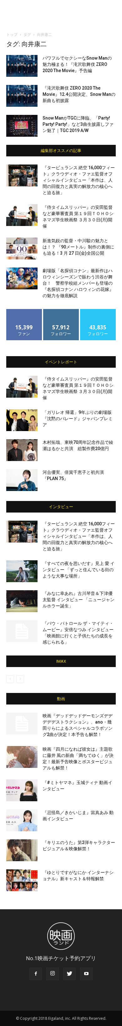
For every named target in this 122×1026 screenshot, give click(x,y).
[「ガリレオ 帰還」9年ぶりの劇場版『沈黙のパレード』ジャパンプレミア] (22, 420)
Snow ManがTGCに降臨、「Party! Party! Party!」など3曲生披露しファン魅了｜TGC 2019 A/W (78, 124)
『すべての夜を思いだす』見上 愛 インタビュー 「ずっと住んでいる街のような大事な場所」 (78, 569)
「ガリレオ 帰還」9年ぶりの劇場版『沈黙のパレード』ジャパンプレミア (78, 418)
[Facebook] (35, 974)
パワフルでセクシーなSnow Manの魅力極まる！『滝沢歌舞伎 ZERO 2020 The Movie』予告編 (77, 64)
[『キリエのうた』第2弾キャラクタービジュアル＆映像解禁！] (22, 850)
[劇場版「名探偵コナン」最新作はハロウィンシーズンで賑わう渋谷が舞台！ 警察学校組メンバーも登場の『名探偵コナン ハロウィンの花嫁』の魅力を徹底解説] (22, 278)
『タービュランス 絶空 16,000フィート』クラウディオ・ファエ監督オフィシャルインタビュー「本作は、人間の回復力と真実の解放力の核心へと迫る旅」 (79, 180)
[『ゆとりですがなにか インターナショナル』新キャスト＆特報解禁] (22, 880)
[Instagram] (52, 974)
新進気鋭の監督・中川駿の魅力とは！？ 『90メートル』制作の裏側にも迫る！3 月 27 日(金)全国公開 (78, 247)
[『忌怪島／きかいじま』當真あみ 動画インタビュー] (22, 820)
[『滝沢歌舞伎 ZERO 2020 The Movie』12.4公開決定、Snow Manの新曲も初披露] (22, 96)
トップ (12, 34)
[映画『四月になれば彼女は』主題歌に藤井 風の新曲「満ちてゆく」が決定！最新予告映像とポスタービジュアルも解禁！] (22, 757)
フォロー (61, 311)
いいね (24, 311)
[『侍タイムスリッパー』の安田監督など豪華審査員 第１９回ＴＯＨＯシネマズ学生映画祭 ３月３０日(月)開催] (22, 215)
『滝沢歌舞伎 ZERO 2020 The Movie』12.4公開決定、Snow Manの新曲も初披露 (79, 94)
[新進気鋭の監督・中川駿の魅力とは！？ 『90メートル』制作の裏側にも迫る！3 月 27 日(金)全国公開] (22, 248)
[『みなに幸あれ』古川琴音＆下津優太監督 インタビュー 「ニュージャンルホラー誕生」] (22, 601)
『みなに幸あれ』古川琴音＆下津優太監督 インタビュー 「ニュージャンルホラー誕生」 (78, 599)
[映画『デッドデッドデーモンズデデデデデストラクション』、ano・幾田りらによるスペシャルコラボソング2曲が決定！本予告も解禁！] (22, 723)
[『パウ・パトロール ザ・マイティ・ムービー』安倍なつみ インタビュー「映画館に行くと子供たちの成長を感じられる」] (22, 631)
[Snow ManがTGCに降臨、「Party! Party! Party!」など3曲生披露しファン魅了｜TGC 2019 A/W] (22, 126)
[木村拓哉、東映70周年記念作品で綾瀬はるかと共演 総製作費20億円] (22, 450)
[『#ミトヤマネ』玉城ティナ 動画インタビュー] (22, 790)
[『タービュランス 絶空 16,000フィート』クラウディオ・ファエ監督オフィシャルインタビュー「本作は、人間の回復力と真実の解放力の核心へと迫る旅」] (22, 175)
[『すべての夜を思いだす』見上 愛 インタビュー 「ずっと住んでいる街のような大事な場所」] (22, 571)
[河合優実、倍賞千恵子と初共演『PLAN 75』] (22, 480)
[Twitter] (69, 974)
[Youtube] (86, 974)
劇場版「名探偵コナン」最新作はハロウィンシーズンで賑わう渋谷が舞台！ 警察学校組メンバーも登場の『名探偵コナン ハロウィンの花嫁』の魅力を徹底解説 (78, 283)
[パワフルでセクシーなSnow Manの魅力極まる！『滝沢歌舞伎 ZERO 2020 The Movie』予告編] (22, 66)
